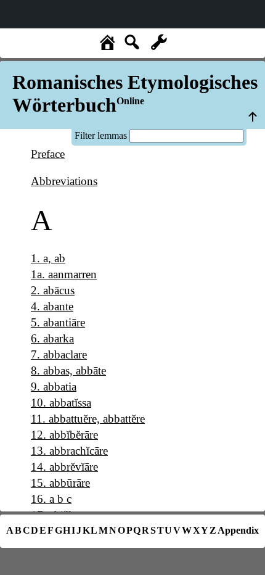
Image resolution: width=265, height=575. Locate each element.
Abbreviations (64, 181)
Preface (48, 153)
